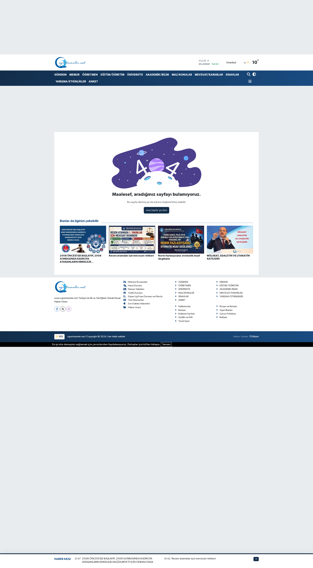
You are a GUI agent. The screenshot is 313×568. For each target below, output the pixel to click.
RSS (61, 336)
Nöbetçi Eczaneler (138, 282)
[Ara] (249, 74)
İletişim (182, 310)
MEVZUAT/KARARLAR (209, 74)
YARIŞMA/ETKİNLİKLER (71, 81)
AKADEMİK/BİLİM (157, 74)
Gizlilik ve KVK (185, 317)
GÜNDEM (60, 74)
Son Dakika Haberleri (139, 303)
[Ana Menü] (249, 81)
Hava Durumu (135, 285)
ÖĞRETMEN (90, 74)
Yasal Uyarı (184, 321)
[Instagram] (68, 309)
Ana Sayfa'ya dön (156, 210)
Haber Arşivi (134, 307)
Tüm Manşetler (136, 300)
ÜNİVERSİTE (135, 74)
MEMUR (74, 74)
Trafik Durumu (135, 293)
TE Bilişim (254, 336)
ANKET (93, 81)
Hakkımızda (184, 306)
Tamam (166, 344)
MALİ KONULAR (182, 74)
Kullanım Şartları (186, 313)
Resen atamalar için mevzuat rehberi (194, 558)
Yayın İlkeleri (226, 310)
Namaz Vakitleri (136, 289)
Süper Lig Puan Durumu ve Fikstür (145, 296)
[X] (63, 309)
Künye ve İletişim (228, 306)
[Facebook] (57, 309)
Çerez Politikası (228, 313)
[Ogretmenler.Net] (70, 62)
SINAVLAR (232, 74)
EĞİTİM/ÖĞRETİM (112, 74)
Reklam (223, 317)
